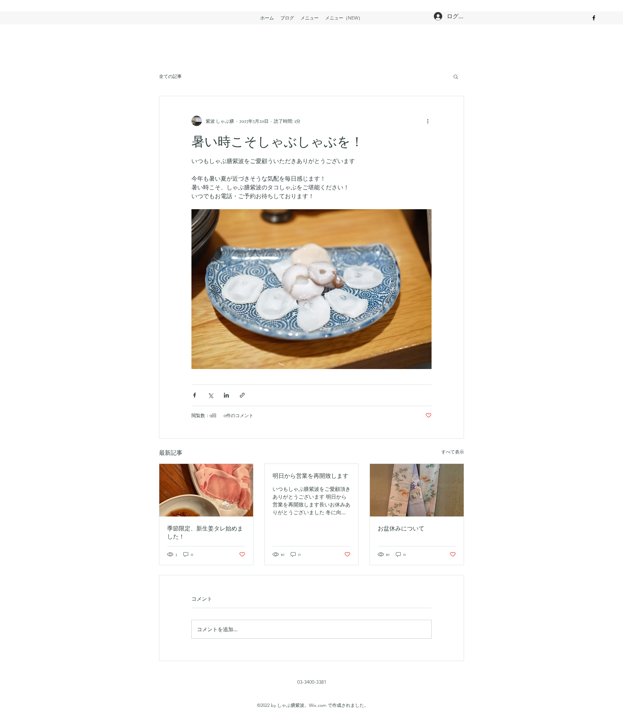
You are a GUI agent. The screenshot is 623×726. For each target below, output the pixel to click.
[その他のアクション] (428, 121)
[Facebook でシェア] (194, 395)
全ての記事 (170, 76)
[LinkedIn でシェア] (226, 395)
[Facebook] (594, 18)
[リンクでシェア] (242, 395)
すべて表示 (452, 452)
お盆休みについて (401, 528)
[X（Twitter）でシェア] (210, 395)
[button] (456, 76)
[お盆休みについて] (417, 490)
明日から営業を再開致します (310, 475)
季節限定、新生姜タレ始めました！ (205, 532)
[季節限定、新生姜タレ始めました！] (206, 490)
